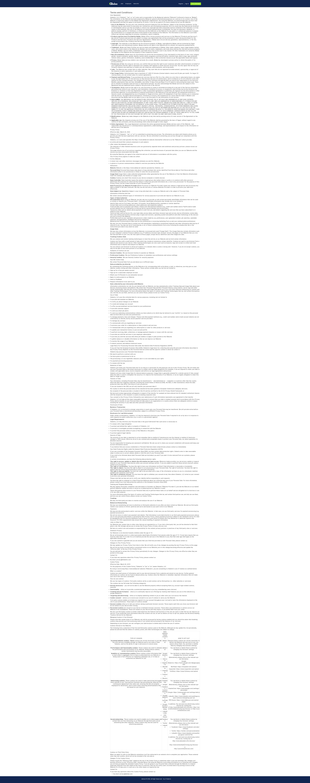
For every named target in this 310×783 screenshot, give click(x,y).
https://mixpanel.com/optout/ (187, 667)
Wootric (165, 678)
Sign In (187, 4)
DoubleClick (165, 681)
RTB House (165, 716)
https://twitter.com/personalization (188, 731)
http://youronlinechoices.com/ (189, 709)
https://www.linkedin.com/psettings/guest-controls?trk (188, 734)
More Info (136, 3)
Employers (128, 3)
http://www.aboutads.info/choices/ (181, 707)
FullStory (165, 675)
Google (165, 684)
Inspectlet (165, 671)
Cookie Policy (164, 292)
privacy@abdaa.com (126, 774)
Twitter (165, 723)
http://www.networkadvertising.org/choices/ (184, 708)
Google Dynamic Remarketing (165, 707)
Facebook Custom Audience (165, 690)
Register (181, 4)
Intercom (165, 659)
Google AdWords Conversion (165, 699)
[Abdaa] (114, 3)
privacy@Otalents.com (123, 559)
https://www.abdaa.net (141, 140)
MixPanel (165, 667)
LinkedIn (165, 726)
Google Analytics (165, 655)
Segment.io (165, 663)
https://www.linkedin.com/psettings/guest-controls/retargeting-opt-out (186, 697)
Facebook (165, 720)
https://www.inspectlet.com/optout (187, 669)
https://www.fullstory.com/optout (187, 671)
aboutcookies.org (141, 575)
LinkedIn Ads (165, 712)
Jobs (122, 3)
